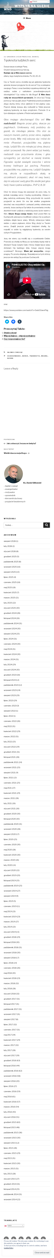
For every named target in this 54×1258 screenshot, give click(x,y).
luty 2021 (8, 803)
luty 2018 (8, 988)
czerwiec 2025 (10, 582)
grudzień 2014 (10, 1184)
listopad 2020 (10, 819)
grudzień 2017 (10, 999)
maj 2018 (8, 973)
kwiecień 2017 (10, 1040)
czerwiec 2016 (10, 1091)
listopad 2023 (10, 680)
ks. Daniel (33, 57)
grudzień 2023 (10, 675)
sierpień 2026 (10, 541)
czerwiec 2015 (10, 1153)
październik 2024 (11, 623)
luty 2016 (8, 1112)
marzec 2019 (9, 922)
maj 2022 (8, 726)
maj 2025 (8, 587)
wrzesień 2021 (10, 767)
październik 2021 (11, 762)
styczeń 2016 (10, 1117)
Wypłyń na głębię (32, 6)
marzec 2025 (9, 598)
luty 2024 (8, 664)
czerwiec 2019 (10, 906)
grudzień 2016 (10, 1060)
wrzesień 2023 (10, 690)
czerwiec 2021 (10, 783)
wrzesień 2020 (10, 829)
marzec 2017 (9, 1045)
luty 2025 (8, 603)
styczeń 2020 (10, 870)
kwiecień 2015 (10, 1163)
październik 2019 (11, 886)
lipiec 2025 (8, 577)
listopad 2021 (10, 757)
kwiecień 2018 (10, 978)
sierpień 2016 (10, 1081)
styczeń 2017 (10, 1055)
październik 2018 (11, 947)
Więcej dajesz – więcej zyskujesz (19, 336)
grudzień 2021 (10, 752)
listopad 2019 (10, 880)
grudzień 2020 (10, 814)
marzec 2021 (9, 798)
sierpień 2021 (10, 773)
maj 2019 (8, 911)
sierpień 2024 (10, 634)
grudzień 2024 (10, 613)
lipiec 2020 (8, 839)
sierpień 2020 (10, 834)
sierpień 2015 (10, 1143)
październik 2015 (11, 1132)
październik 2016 (11, 1071)
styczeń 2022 (10, 747)
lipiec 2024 (8, 639)
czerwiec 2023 (10, 706)
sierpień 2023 (10, 695)
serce (25, 356)
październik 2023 (11, 685)
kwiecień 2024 (10, 654)
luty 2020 (8, 865)
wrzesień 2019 (10, 891)
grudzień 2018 (10, 937)
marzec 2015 (9, 1168)
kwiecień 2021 (10, 793)
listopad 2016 (10, 1066)
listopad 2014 (10, 1189)
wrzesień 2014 (10, 1199)
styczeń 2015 (10, 1179)
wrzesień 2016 (10, 1076)
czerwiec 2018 (10, 968)
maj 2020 (8, 850)
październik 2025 (11, 562)
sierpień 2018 (10, 958)
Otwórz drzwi (10, 333)
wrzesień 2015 (10, 1138)
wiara (44, 356)
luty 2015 (8, 1174)
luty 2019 (8, 927)
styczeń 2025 (10, 608)
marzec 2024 (9, 659)
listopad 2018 (10, 942)
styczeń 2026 (10, 551)
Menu (28, 18)
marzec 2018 (9, 983)
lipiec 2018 (8, 963)
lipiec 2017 (8, 1024)
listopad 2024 (10, 618)
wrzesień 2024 (10, 628)
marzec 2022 (9, 736)
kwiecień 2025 (10, 592)
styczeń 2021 (10, 808)
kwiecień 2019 (10, 917)
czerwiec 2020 (10, 844)
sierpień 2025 (10, 572)
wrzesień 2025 (10, 567)
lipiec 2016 (8, 1086)
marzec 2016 (9, 1107)
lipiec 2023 (8, 700)
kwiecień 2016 (10, 1102)
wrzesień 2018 (10, 952)
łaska (10, 358)
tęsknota (35, 356)
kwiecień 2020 (10, 855)
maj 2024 (8, 649)
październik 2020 (11, 824)
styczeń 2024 (10, 670)
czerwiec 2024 (10, 644)
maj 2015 (8, 1158)
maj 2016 (8, 1096)
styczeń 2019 (10, 932)
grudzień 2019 (10, 875)
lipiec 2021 (8, 778)
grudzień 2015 (10, 1122)
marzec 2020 (9, 860)
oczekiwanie (14, 356)
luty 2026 (8, 546)
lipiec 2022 (8, 716)
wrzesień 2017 (10, 1014)
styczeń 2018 (10, 994)
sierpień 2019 (10, 896)
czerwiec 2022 (10, 721)
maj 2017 (8, 1035)
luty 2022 (8, 742)
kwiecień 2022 (10, 731)
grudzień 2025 (10, 556)
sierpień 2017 (10, 1019)
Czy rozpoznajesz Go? (14, 339)
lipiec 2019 (8, 901)
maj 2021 (8, 788)
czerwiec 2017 (10, 1030)
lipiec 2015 (8, 1148)
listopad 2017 (10, 1004)
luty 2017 (8, 1050)
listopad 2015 (10, 1127)
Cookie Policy (8, 1248)
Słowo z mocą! (15, 352)
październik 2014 (11, 1194)
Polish (9, 1225)
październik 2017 (11, 1009)
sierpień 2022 (10, 711)
